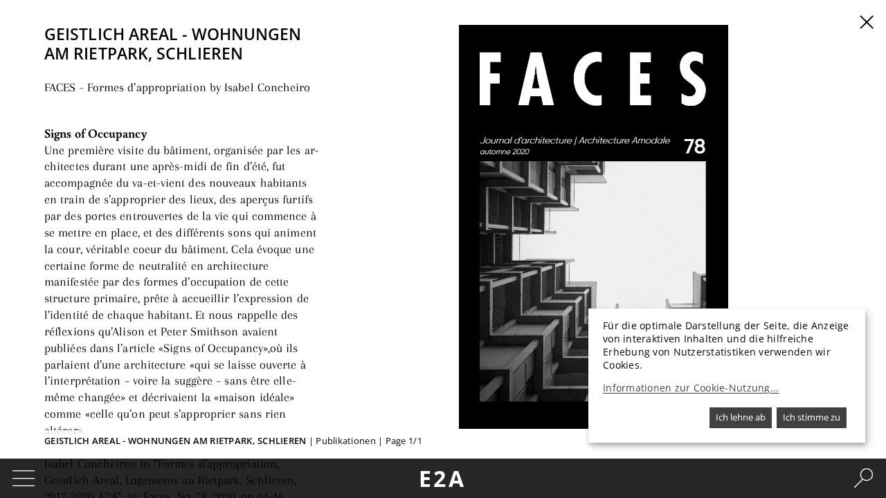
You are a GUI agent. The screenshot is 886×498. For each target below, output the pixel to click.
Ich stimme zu (811, 417)
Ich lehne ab (741, 417)
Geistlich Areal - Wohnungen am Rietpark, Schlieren (175, 440)
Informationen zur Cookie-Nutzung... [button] (691, 388)
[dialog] (726, 375)
